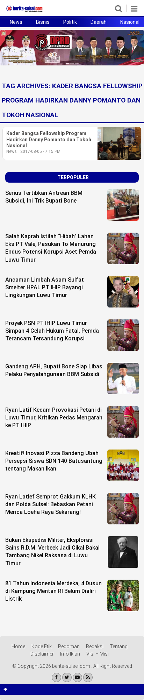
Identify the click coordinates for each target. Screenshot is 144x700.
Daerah (99, 22)
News (16, 22)
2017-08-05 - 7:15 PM (40, 151)
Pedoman (69, 646)
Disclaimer (42, 654)
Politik (70, 22)
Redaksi (94, 646)
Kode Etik (41, 646)
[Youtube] (77, 677)
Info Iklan (70, 654)
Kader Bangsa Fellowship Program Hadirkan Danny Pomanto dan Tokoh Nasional (48, 139)
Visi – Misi (97, 654)
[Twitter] (67, 677)
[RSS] (88, 677)
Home (18, 646)
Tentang (119, 646)
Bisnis (43, 22)
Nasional (129, 22)
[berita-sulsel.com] (24, 12)
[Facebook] (56, 677)
